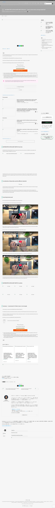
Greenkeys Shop (25, 502)
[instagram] (17, 412)
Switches (13, 11)
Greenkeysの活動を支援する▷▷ (45, 131)
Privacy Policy (38, 501)
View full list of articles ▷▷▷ (7, 138)
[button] (17, 45)
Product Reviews (19, 11)
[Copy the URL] (23, 45)
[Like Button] (4, 53)
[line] (49, 0)
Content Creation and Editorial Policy (19, 501)
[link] (12, 412)
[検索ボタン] (43, 3)
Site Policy (42, 501)
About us (48, 501)
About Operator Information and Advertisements (8, 501)
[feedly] (50, 0)
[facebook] (14, 412)
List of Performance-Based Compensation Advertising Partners (35, 502)
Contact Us (51, 501)
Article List (16, 11)
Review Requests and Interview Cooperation (30, 501)
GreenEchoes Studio (14, 432)
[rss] (51, 0)
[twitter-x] (48, 0)
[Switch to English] (8, 48)
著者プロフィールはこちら (16, 409)
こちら (3, 378)
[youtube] (18, 412)
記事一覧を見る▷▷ (43, 35)
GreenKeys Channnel (20, 502)
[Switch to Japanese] (4, 48)
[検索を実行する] (52, 3)
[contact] (52, 0)
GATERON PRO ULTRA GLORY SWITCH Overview (13, 88)
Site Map (45, 501)
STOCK (22, 11)
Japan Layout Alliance (14, 502)
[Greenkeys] (4, 3)
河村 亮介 (6, 400)
